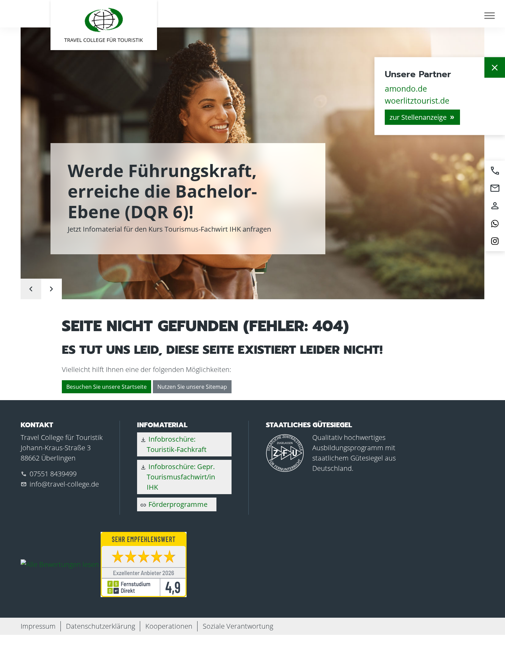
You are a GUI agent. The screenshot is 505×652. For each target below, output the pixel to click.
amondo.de (406, 88)
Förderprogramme (173, 504)
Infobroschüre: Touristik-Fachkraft (173, 444)
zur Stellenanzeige (418, 117)
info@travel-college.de (64, 484)
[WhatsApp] (495, 223)
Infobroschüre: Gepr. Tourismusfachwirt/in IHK (177, 477)
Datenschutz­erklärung (100, 626)
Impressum (38, 626)
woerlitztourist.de (417, 100)
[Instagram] (495, 241)
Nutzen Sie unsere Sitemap (192, 387)
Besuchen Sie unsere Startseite (106, 387)
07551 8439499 (53, 473)
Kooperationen (168, 626)
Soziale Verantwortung (238, 626)
